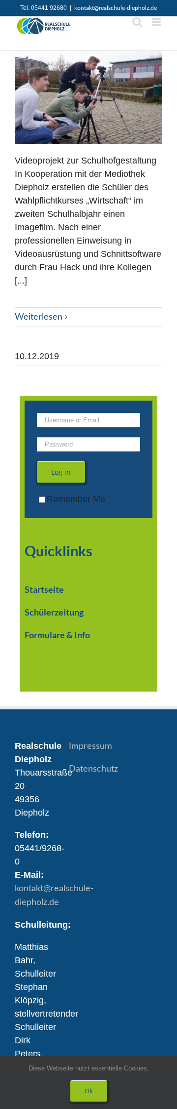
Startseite (44, 589)
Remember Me (76, 499)
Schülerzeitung (54, 612)
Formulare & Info (57, 634)
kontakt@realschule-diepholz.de (115, 8)
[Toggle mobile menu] (157, 22)
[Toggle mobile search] (137, 22)
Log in (61, 472)
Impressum (90, 746)
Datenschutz (93, 769)
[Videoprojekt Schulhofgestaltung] (88, 97)
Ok (89, 1090)
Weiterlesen (38, 317)
